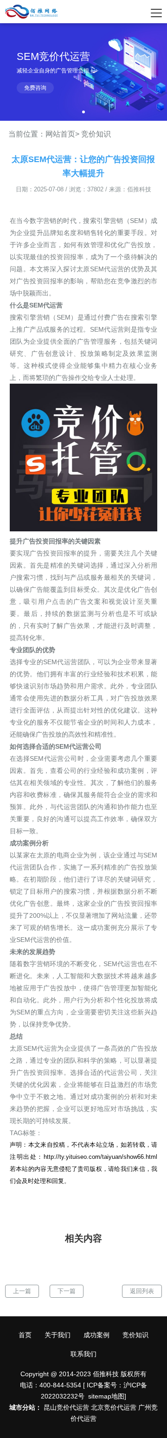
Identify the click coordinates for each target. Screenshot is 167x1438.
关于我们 (58, 1335)
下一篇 (67, 1291)
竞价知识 (96, 134)
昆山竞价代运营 (66, 1407)
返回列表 (142, 1291)
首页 (25, 1335)
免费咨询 (35, 88)
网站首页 (60, 134)
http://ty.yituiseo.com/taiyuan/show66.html (100, 1156)
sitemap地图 (106, 1396)
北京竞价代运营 (113, 1407)
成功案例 (96, 1335)
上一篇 (22, 1291)
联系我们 (83, 1354)
